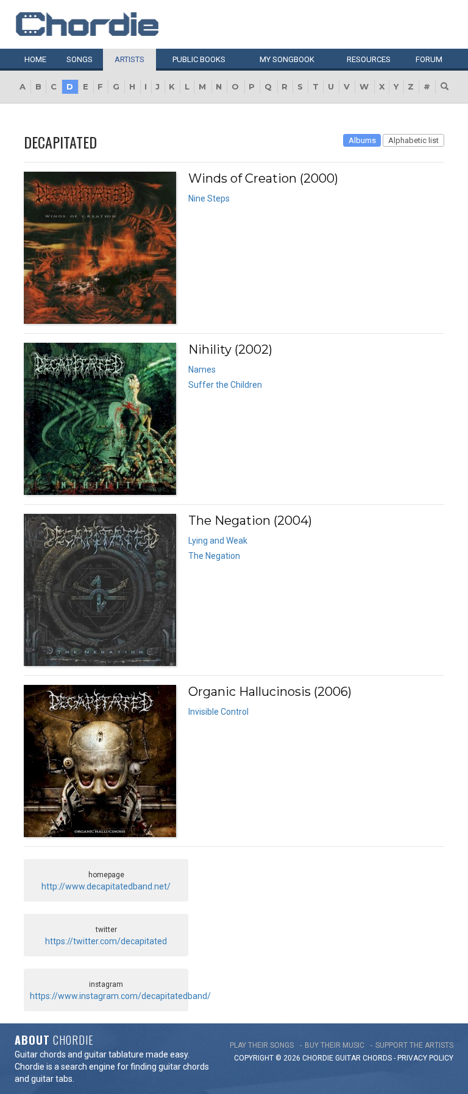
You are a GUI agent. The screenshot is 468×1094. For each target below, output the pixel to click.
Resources (369, 59)
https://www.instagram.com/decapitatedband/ (120, 996)
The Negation (214, 556)
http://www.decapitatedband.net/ (106, 886)
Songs (79, 59)
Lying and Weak (217, 540)
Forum (429, 59)
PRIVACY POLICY (425, 1058)
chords (377, 1058)
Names (202, 369)
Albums (362, 140)
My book (287, 59)
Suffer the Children (225, 385)
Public (198, 59)
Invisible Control (218, 712)
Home (35, 59)
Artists (129, 59)
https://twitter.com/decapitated (106, 941)
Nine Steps (209, 198)
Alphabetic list (413, 140)
